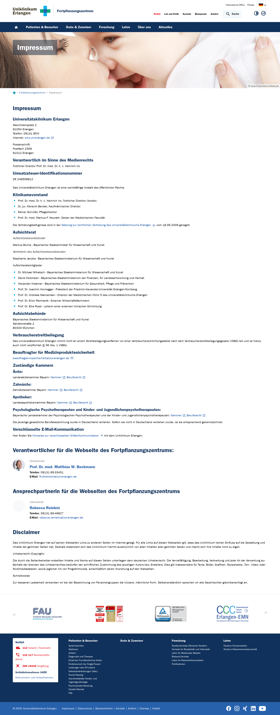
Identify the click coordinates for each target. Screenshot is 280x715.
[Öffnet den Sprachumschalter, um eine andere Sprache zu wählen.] (261, 5)
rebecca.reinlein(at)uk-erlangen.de (61, 517)
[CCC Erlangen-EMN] (232, 613)
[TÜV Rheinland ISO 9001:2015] (171, 613)
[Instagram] (236, 708)
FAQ (70, 693)
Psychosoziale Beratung (80, 685)
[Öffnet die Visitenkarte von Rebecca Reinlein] (19, 506)
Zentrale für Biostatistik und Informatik (191, 649)
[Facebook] (228, 708)
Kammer (56, 377)
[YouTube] (262, 708)
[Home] (16, 27)
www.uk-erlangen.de (37, 137)
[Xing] (245, 708)
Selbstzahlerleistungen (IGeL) (83, 671)
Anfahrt (72, 653)
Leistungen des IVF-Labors (82, 667)
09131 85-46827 (52, 513)
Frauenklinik (37, 461)
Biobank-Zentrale (180, 656)
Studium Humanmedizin (235, 645)
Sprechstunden (76, 645)
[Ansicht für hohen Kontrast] (256, 14)
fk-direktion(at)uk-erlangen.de (58, 476)
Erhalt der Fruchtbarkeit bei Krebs (85, 660)
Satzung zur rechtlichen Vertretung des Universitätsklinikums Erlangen (106, 225)
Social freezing (76, 675)
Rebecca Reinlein (45, 508)
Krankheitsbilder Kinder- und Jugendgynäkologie (83, 680)
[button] (265, 613)
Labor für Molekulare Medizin (186, 653)
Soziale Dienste (76, 689)
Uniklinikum (36, 502)
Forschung (179, 640)
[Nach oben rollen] (273, 708)
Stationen (73, 649)
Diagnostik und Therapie (81, 656)
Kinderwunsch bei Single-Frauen (85, 664)
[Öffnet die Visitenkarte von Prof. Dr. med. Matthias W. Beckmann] (19, 465)
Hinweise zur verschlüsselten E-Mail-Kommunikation (65, 435)
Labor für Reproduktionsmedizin (188, 660)
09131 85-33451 (52, 472)
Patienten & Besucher (83, 640)
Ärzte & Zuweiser (131, 640)
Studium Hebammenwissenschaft (240, 649)
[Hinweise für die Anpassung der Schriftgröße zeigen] (263, 14)
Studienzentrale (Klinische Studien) (189, 645)
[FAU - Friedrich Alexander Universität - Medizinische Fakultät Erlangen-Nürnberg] (47, 613)
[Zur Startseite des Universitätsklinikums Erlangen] (31, 11)
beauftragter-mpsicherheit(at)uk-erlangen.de (41, 358)
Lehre (227, 640)
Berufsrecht (74, 377)
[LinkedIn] (253, 708)
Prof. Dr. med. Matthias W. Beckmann (62, 467)
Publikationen (178, 664)
